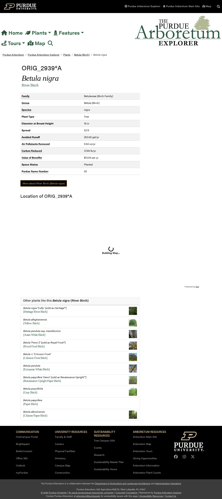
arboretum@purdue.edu (88, 496)
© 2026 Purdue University (54, 492)
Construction (62, 472)
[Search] (50, 43)
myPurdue (22, 472)
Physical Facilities (65, 451)
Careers (59, 444)
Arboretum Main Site (145, 437)
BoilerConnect (24, 451)
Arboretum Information (146, 465)
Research (99, 455)
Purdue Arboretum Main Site (182, 6)
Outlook (20, 465)
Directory (60, 458)
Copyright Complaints (126, 492)
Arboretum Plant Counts (147, 472)
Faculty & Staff (63, 437)
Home (15, 32)
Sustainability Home (105, 469)
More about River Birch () (44, 183)
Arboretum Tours (142, 451)
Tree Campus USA (104, 440)
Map (208, 6)
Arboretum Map (142, 444)
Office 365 (22, 458)
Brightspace (23, 444)
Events (98, 447)
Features (69, 32)
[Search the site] (218, 6)
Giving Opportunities (145, 458)
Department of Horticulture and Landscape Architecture (122, 483)
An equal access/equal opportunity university (91, 492)
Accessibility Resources (151, 496)
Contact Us (170, 496)
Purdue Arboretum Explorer (143, 6)
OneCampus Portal (27, 437)
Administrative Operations (168, 483)
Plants (38, 32)
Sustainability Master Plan (109, 462)
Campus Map (62, 465)
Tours (14, 43)
